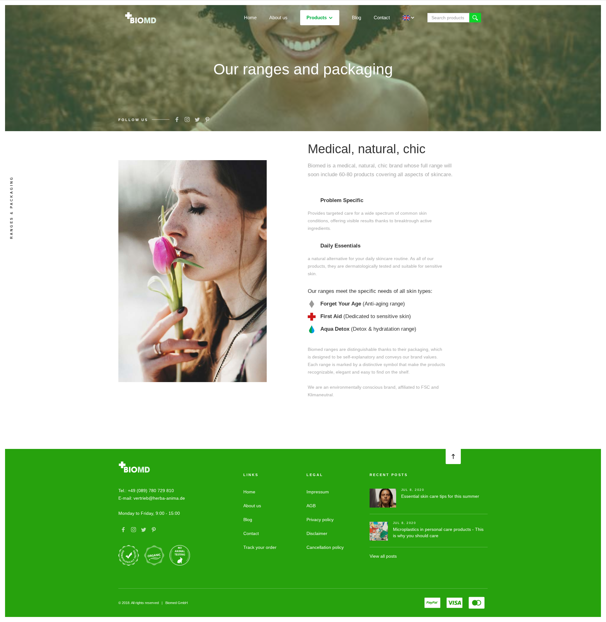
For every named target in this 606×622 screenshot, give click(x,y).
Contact (382, 17)
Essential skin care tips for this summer (440, 496)
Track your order (259, 547)
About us (278, 17)
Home (250, 17)
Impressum (317, 491)
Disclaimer (316, 533)
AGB (311, 505)
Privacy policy (320, 519)
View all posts (383, 556)
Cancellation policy (325, 547)
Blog (356, 17)
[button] (319, 17)
